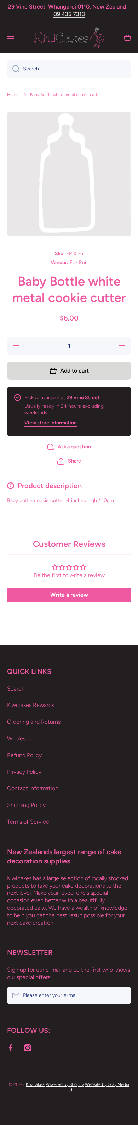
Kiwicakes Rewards (30, 705)
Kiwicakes (35, 1084)
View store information (50, 423)
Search (16, 688)
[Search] (13, 69)
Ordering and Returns (34, 721)
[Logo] (69, 37)
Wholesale (20, 738)
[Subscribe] (122, 995)
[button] (69, 461)
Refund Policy (24, 755)
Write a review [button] (69, 594)
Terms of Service (28, 821)
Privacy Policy (24, 772)
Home (13, 94)
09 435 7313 (69, 14)
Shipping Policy (26, 805)
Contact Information (32, 788)
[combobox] (69, 69)
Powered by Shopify (65, 1084)
